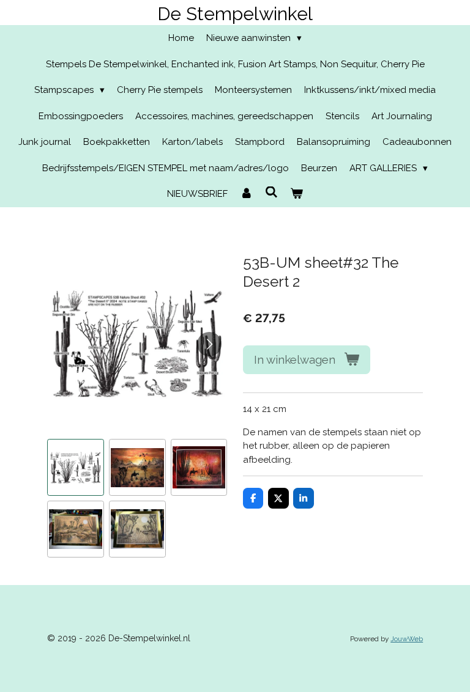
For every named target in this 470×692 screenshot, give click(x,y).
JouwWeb (406, 639)
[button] (75, 467)
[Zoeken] (271, 192)
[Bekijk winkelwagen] (296, 194)
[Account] (246, 194)
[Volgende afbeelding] (209, 344)
